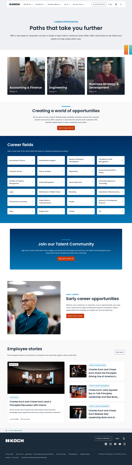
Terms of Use (19, 454)
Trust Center (15, 457)
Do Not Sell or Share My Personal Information (34, 457)
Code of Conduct (61, 454)
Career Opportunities (16, 430)
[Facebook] (115, 444)
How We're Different (53, 4)
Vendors (8, 457)
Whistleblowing (73, 454)
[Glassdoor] (124, 444)
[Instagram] (110, 444)
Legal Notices (28, 454)
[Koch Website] (14, 4)
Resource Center (78, 4)
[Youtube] (120, 444)
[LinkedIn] (106, 444)
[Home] (6, 430)
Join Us (66, 4)
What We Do (39, 4)
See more (119, 352)
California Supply (84, 454)
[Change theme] (124, 438)
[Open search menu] (121, 4)
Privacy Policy (9, 454)
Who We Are (27, 4)
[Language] (116, 4)
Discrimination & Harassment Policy (43, 454)
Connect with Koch (99, 4)
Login (110, 4)
